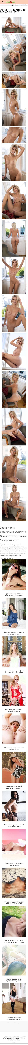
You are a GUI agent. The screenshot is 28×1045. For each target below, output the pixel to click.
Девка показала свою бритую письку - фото (14, 980)
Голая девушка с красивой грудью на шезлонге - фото (14, 941)
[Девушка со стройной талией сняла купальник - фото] (14, 767)
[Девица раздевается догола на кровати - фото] (14, 613)
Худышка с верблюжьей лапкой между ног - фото (14, 594)
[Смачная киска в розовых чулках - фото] (14, 844)
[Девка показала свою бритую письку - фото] (14, 960)
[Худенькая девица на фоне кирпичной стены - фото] (14, 651)
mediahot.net (13, 1037)
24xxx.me (23, 5)
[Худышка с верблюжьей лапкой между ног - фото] (14, 574)
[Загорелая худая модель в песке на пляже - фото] (14, 883)
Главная (14, 1042)
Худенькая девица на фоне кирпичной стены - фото (14, 671)
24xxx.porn (10, 1023)
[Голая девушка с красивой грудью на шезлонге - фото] (14, 921)
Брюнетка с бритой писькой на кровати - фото (14, 826)
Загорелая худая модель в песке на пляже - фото (14, 903)
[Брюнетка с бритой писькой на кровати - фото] (14, 806)
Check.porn (17, 1023)
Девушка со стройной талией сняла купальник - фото (14, 788)
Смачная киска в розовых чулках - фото (14, 864)
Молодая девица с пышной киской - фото (14, 748)
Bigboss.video (15, 5)
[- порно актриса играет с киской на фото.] (14, 690)
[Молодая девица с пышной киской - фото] (14, 729)
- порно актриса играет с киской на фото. (14, 710)
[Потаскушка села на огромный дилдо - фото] (14, 998)
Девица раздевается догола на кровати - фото (14, 633)
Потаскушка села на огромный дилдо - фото (14, 1018)
